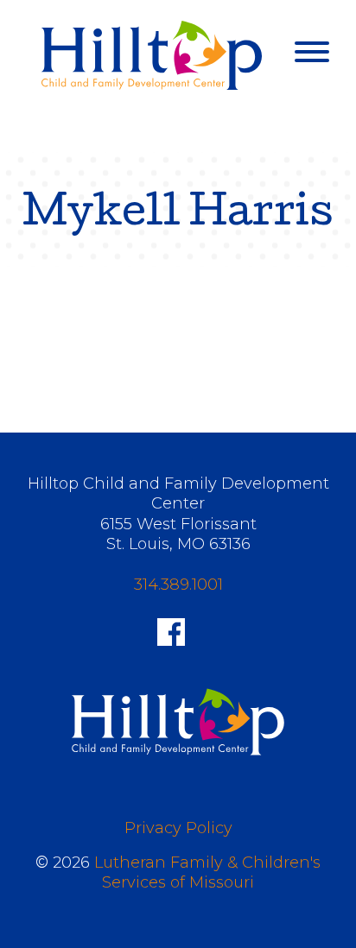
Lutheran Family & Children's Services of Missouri (207, 872)
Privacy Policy (178, 827)
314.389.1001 (178, 584)
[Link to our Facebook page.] (171, 631)
